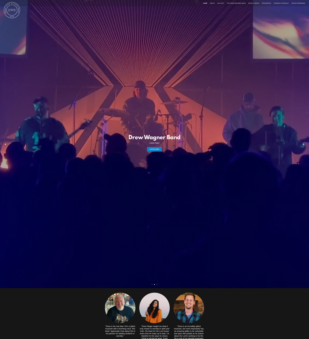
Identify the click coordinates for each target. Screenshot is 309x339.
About (154, 149)
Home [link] (205, 3)
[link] (12, 3)
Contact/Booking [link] (298, 3)
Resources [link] (266, 3)
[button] (154, 284)
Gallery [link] (221, 3)
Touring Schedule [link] (281, 3)
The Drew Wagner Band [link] (236, 3)
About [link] (212, 3)
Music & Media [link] (253, 3)
